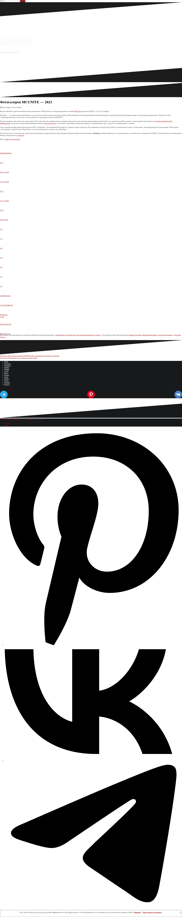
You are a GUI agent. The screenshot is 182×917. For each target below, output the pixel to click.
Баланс (6, 375)
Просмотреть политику (152, 912)
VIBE (6, 362)
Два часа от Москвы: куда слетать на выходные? (18, 358)
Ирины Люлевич (135, 335)
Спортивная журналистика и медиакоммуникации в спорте (77, 335)
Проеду (7, 384)
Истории (7, 364)
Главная (7, 423)
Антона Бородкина (165, 335)
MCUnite (78, 111)
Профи (6, 369)
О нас (6, 425)
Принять (137, 912)
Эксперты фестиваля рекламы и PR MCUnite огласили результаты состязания (29, 356)
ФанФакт (7, 365)
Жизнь (6, 379)
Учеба (6, 371)
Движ (6, 377)
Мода (6, 373)
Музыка (7, 383)
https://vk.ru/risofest (12, 139)
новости (21, 135)
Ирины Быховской (150, 335)
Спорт (6, 381)
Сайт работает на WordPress (11, 419)
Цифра (6, 367)
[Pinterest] (93, 645)
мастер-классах (50, 123)
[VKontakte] (93, 761)
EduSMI (16, 40)
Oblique (30, 419)
